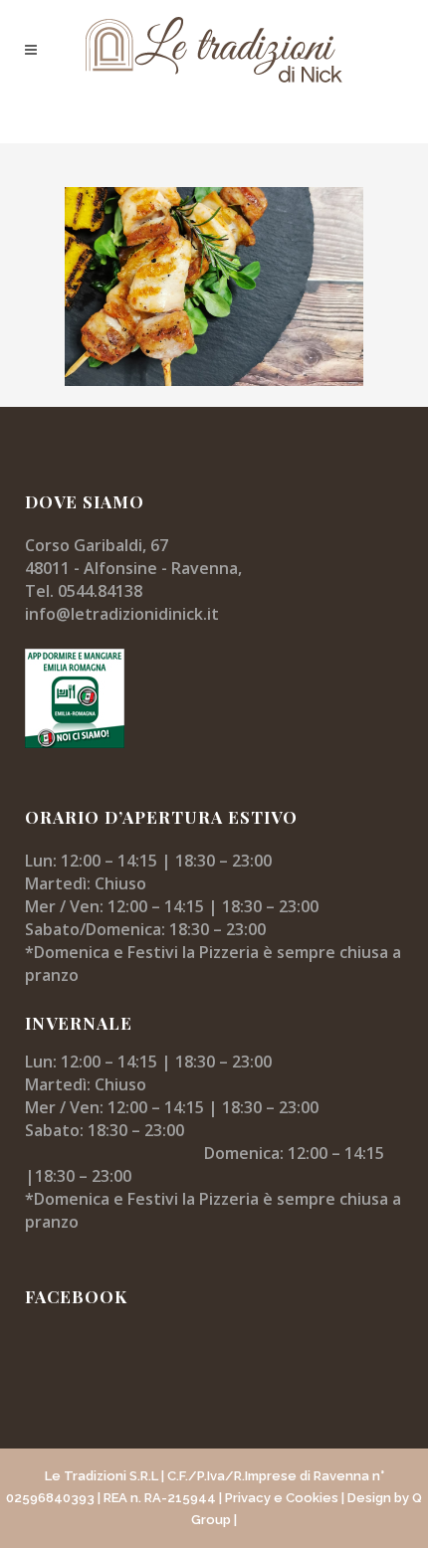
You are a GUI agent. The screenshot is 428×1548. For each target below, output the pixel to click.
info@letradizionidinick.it (122, 614)
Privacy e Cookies (281, 1497)
